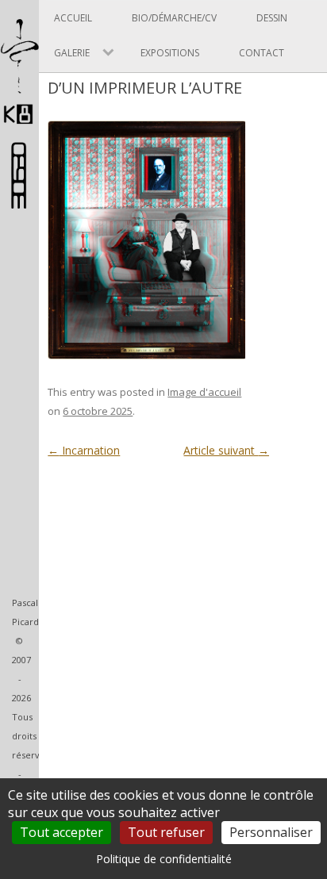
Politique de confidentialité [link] (164, 858)
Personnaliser (271, 832)
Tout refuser (166, 832)
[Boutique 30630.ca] (19, 201)
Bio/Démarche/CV (174, 18)
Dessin (271, 18)
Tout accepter (61, 832)
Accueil (73, 18)
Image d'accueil (204, 392)
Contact (261, 52)
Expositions (169, 52)
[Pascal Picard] (19, 124)
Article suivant (226, 450)
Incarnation (84, 450)
